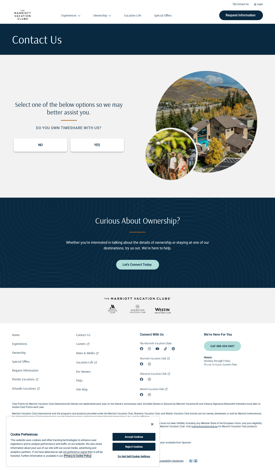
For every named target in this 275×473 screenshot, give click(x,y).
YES (97, 145)
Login (259, 4)
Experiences (19, 344)
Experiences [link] (69, 15)
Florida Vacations (23, 379)
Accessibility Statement (171, 461)
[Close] (152, 424)
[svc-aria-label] (137, 308)
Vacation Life (84, 362)
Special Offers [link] (163, 15)
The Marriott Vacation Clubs (156, 343)
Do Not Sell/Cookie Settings (134, 456)
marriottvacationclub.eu (204, 426)
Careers (81, 344)
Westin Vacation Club (152, 389)
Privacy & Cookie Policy (77, 455)
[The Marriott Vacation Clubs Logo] (22, 19)
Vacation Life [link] (132, 15)
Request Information (25, 370)
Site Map (82, 389)
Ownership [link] (100, 15)
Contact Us (242, 4)
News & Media (85, 353)
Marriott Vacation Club (153, 358)
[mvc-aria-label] (112, 308)
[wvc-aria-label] (163, 310)
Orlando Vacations (24, 388)
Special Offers (21, 361)
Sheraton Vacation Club (153, 373)
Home (16, 335)
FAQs (79, 380)
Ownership (19, 353)
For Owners (83, 371)
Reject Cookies (134, 446)
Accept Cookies (134, 436)
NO (40, 145)
